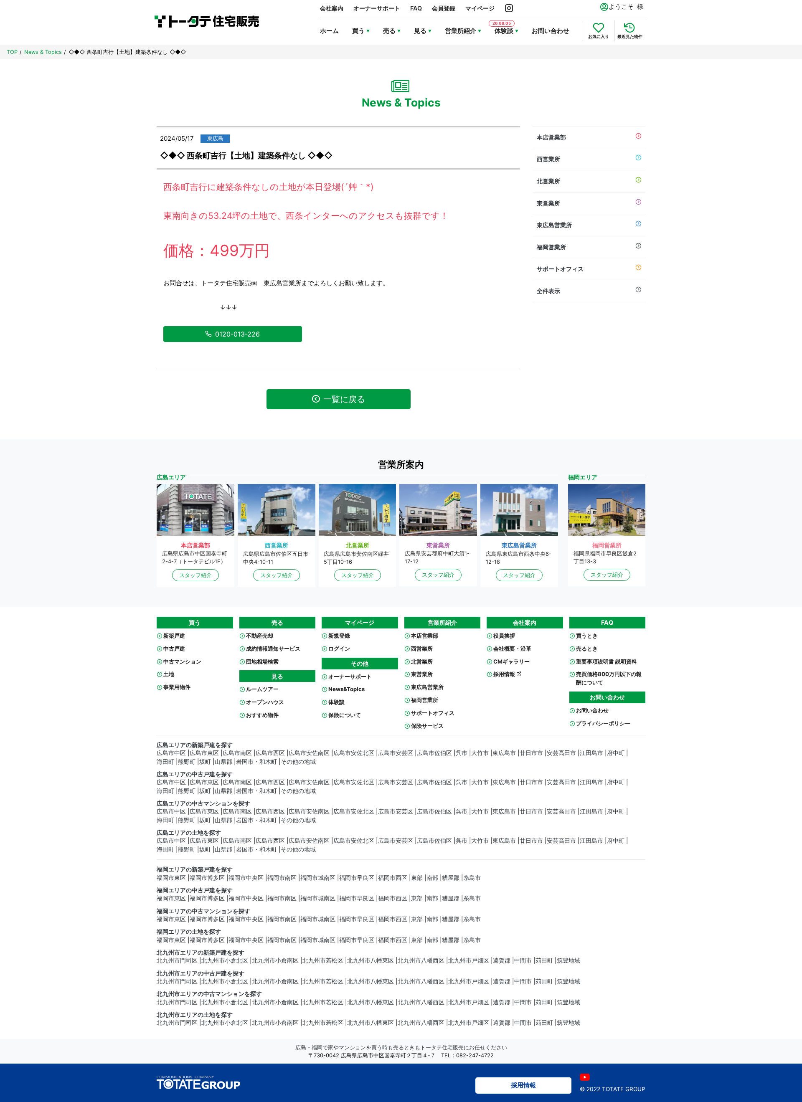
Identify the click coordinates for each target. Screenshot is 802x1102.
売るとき (587, 648)
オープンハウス (265, 702)
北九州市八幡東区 (370, 960)
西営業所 (548, 158)
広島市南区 (237, 753)
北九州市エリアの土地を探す (195, 1014)
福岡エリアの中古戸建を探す (195, 890)
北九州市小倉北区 (224, 960)
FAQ (416, 8)
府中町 (615, 753)
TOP (12, 52)
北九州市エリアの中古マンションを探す (209, 994)
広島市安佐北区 (353, 753)
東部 (417, 877)
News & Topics (43, 52)
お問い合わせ (550, 31)
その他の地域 (298, 761)
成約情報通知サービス (273, 648)
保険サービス (427, 725)
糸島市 (472, 877)
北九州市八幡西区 (421, 960)
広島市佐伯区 (434, 753)
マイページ (480, 8)
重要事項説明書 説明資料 (606, 661)
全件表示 (548, 290)
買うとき (587, 635)
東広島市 (504, 753)
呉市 (461, 753)
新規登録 (339, 635)
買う (358, 31)
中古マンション (182, 661)
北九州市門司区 (177, 960)
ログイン (339, 648)
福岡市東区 (171, 877)
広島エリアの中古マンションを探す (203, 803)
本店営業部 (551, 137)
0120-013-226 (237, 334)
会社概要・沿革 (512, 648)
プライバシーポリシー (603, 723)
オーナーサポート (376, 8)
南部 (432, 877)
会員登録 (443, 8)
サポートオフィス (560, 268)
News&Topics (346, 689)
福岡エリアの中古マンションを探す (203, 911)
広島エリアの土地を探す (189, 832)
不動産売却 (259, 635)
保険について (344, 715)
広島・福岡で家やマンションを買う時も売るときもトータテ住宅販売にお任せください (401, 1047)
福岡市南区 (282, 877)
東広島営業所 (554, 224)
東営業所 (548, 203)
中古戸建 (174, 648)
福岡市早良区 (356, 877)
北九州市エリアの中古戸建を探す (200, 973)
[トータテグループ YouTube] (585, 1077)
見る (420, 31)
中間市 (523, 960)
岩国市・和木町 (256, 761)
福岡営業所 (551, 247)
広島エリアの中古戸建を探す (195, 774)
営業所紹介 (460, 31)
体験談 (336, 702)
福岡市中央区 (246, 877)
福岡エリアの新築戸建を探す (195, 869)
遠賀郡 (501, 960)
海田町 (165, 761)
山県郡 (223, 761)
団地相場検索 (262, 661)
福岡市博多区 (207, 877)
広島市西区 (270, 753)
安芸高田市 (561, 753)
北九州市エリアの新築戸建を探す (200, 952)
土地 (168, 674)
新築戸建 (174, 635)
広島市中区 (171, 753)
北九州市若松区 (322, 960)
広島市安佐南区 (309, 753)
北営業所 (548, 181)
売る (389, 31)
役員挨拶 (504, 635)
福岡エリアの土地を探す (189, 931)
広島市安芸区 (395, 753)
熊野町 (186, 761)
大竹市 (480, 753)
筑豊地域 (568, 960)
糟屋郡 (450, 877)
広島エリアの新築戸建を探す (195, 745)
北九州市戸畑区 (468, 960)
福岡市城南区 (317, 877)
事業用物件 (176, 687)
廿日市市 (531, 753)
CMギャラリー (511, 661)
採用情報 (504, 674)
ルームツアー (262, 689)
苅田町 (544, 960)
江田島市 (591, 753)
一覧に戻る (344, 399)
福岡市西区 (392, 877)
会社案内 (331, 8)
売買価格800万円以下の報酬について (609, 678)
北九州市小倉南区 (275, 960)
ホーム (329, 31)
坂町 (205, 761)
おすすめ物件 (262, 715)
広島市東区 (204, 753)
